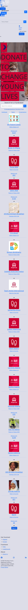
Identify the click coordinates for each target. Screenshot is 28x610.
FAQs (2, 8)
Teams (13, 112)
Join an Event (5, 10)
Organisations (22, 112)
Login (3, 15)
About (2, 7)
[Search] (24, 21)
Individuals (4, 112)
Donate (4, 13)
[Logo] (5, 2)
